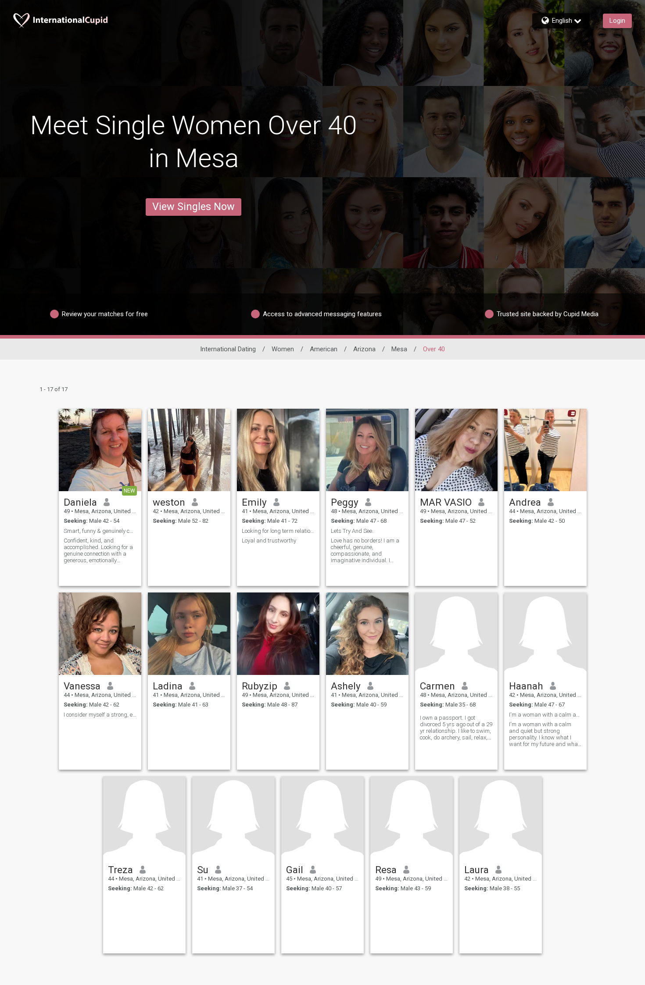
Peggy (344, 502)
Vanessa (82, 686)
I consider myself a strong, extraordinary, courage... (100, 714)
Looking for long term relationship (278, 531)
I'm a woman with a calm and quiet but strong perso (545, 714)
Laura (476, 869)
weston (169, 502)
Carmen (437, 686)
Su (202, 869)
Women (283, 349)
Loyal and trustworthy (269, 540)
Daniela (80, 502)
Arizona (364, 349)
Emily (254, 502)
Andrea (525, 502)
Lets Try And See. (352, 531)
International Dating (228, 349)
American (323, 349)
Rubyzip (259, 686)
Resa (386, 869)
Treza (120, 869)
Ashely (346, 686)
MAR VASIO (446, 502)
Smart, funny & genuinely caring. (100, 531)
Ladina (168, 686)
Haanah (526, 686)
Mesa (399, 349)
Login (617, 21)
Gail (294, 869)
